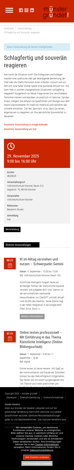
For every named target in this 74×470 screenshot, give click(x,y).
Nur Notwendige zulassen (37, 463)
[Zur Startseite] (56, 12)
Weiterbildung (12, 229)
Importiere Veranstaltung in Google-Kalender (26, 124)
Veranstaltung (24, 28)
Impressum (11, 397)
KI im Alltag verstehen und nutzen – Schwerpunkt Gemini (41, 261)
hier (9, 219)
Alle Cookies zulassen (37, 457)
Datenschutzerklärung (30, 397)
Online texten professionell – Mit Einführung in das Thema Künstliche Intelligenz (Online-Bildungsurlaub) (41, 339)
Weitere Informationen (32, 316)
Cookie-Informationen (53, 397)
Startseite (9, 28)
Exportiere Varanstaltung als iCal (20, 129)
